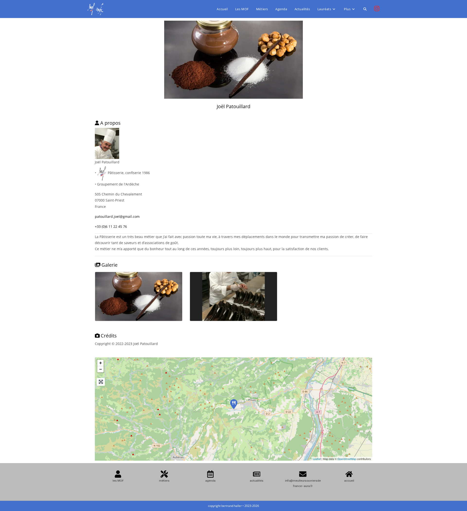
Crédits (109, 335)
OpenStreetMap (346, 459)
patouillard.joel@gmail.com (117, 216)
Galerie (109, 265)
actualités (256, 480)
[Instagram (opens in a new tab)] (376, 8)
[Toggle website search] (365, 9)
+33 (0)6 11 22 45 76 (111, 226)
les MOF (118, 480)
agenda (210, 480)
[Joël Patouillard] (234, 404)
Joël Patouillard (233, 106)
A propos (110, 123)
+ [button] (100, 362)
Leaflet (317, 459)
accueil (349, 480)
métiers (164, 480)
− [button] (100, 369)
